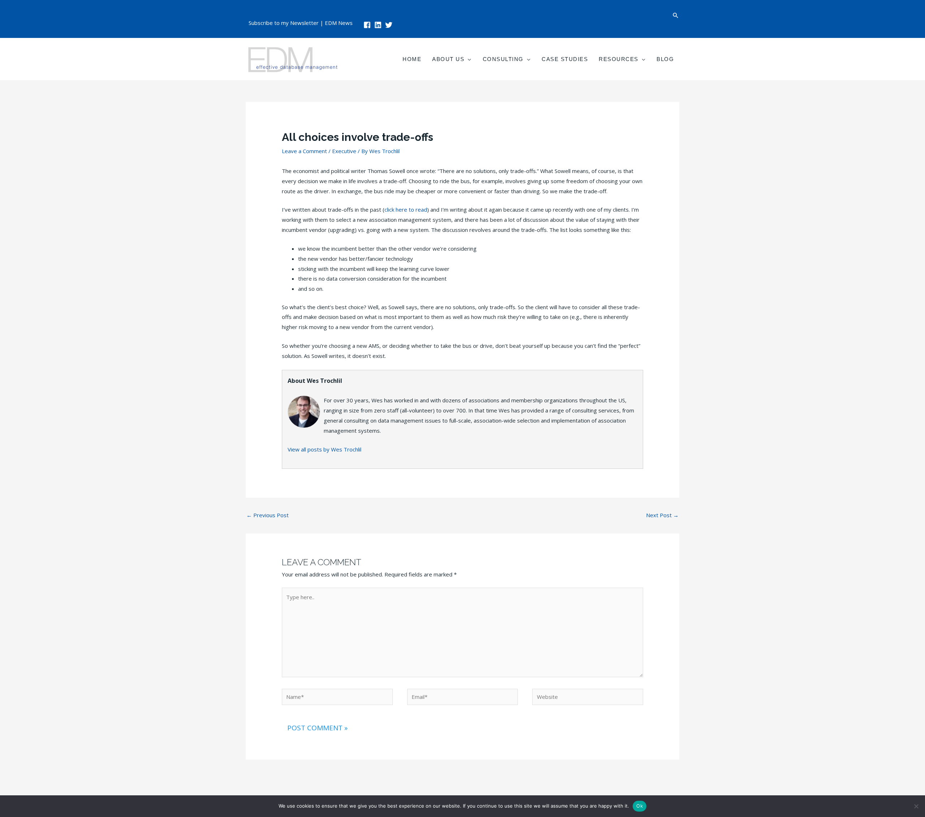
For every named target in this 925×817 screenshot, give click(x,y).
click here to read (405, 209)
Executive (344, 151)
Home (412, 59)
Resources (618, 59)
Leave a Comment (304, 151)
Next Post (662, 515)
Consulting (503, 59)
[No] (916, 806)
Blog (665, 59)
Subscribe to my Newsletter (284, 22)
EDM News (339, 22)
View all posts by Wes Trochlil (324, 449)
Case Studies (565, 59)
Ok (639, 806)
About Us (448, 59)
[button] (675, 15)
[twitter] (390, 25)
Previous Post (267, 515)
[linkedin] (379, 25)
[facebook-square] (368, 25)
